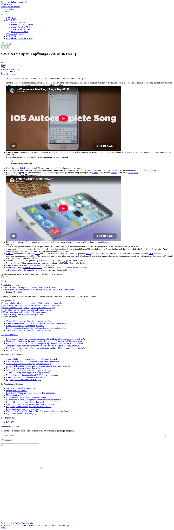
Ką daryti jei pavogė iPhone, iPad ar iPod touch (25, 402)
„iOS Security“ (54, 152)
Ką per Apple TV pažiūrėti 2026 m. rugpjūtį (24, 380)
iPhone (114, 173)
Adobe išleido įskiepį (14, 270)
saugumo (167, 152)
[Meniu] (2, 14)
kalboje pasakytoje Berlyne (148, 170)
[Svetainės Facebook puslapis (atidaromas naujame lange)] (5, 48)
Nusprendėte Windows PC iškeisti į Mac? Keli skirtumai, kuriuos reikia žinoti (37, 411)
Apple (3, 281)
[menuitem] (89, 18)
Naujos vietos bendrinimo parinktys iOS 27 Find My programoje (32, 375)
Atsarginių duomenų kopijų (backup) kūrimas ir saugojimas (30, 404)
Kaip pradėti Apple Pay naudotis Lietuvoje (23, 409)
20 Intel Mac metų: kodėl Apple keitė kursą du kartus (22, 314)
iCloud (20, 260)
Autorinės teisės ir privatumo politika (58, 525)
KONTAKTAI (12, 36)
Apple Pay (126, 152)
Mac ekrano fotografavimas (17, 395)
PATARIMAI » (12, 20)
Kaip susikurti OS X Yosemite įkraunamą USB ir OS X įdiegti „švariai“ (38, 290)
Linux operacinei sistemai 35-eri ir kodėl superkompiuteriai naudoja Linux (36, 328)
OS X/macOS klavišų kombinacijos (20, 388)
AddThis (9, 254)
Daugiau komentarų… (15, 350)
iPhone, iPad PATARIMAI (22, 25)
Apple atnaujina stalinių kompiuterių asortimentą (25, 326)
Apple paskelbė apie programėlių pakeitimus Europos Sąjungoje (26, 310)
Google (29, 170)
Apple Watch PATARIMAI (22, 27)
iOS (98, 152)
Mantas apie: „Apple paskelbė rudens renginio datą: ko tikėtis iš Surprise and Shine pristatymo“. (44, 341)
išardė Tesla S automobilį (33, 268)
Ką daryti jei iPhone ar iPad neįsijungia (21, 413)
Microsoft (76, 170)
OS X (37, 254)
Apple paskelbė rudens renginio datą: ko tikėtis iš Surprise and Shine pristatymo (33, 305)
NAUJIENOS (12, 18)
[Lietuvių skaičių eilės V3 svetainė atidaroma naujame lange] (87, 466)
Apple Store (133, 173)
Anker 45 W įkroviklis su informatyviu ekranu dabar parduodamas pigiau (35, 361)
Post (8, 244)
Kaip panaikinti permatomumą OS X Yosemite (28, 287)
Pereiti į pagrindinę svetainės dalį (14, 2)
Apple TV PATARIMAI (21, 29)
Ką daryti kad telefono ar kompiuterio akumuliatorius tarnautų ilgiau (33, 400)
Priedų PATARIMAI (19, 32)
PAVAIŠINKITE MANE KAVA (19, 38)
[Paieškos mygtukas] (3, 43)
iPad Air (17, 263)
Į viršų (3, 528)
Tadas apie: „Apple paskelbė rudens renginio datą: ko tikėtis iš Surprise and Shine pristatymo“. (44, 346)
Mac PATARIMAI (18, 22)
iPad (64, 263)
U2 (14, 244)
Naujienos (10, 74)
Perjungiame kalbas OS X (16, 390)
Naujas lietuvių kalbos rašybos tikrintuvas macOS (26, 397)
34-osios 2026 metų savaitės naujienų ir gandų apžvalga (28, 330)
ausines (95, 173)
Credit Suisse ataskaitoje (16, 168)
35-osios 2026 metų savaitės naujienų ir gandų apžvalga (28, 321)
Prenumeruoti (7, 440)
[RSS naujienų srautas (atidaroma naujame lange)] (2, 48)
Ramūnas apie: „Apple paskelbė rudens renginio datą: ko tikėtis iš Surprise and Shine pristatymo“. (45, 339)
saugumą (104, 152)
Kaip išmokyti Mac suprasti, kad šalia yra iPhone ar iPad (28, 407)
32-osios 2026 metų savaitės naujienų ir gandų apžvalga (28, 363)
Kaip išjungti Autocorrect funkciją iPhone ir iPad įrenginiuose (31, 393)
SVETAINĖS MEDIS (15, 34)
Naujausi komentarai (9, 334)
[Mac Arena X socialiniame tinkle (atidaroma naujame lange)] (8, 48)
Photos (34, 260)
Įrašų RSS (10, 422)
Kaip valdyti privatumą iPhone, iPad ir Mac (23, 368)
